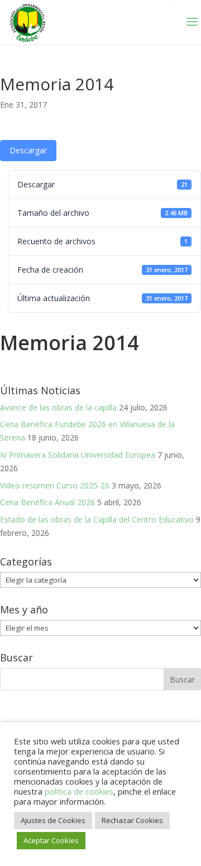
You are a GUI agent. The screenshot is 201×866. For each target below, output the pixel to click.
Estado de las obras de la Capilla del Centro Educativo (97, 519)
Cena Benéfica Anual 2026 (47, 502)
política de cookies (79, 791)
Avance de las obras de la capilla (58, 407)
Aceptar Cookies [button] (51, 840)
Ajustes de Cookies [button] (53, 820)
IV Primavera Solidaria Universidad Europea (77, 454)
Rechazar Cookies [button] (132, 820)
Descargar (28, 150)
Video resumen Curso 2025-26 (54, 485)
